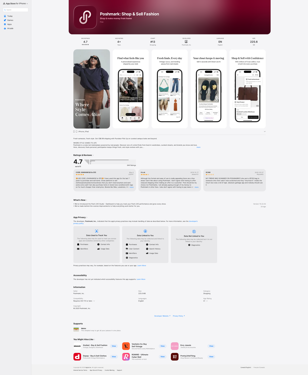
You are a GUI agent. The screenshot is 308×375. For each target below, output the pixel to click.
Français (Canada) (259, 367)
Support (119, 370)
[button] (15, 16)
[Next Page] (268, 89)
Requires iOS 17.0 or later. (83, 301)
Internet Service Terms (80, 370)
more (198, 147)
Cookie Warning (109, 370)
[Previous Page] (71, 89)
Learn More (141, 265)
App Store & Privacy (96, 370)
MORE (132, 187)
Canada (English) (246, 367)
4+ (204, 301)
